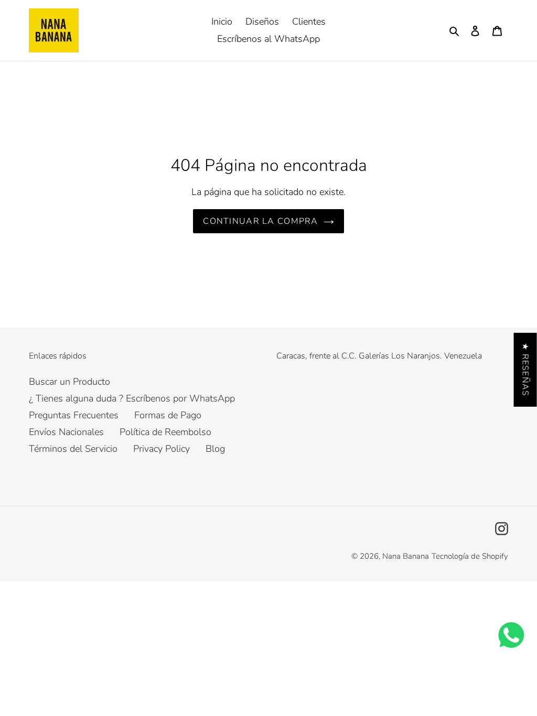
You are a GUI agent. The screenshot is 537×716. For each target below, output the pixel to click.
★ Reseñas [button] (525, 370)
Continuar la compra (260, 221)
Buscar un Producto (69, 381)
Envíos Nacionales (66, 432)
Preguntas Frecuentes (74, 415)
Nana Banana (405, 556)
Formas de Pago (167, 415)
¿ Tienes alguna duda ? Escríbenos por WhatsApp (132, 398)
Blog (215, 448)
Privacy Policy (161, 448)
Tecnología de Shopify (470, 556)
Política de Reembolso (165, 432)
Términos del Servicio (73, 448)
